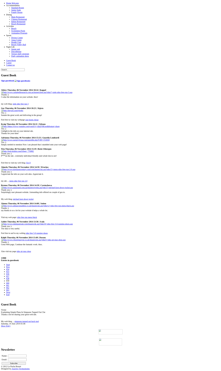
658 (7, 278)
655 (7, 272)
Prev (8, 267)
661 (7, 285)
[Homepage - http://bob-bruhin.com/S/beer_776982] (17, 151)
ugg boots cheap (31, 120)
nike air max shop (24, 251)
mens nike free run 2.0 (18, 181)
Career (9, 63)
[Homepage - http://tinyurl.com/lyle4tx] (12, 110)
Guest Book (11, 60)
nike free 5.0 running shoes (37, 233)
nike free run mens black (27, 217)
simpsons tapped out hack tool (26, 321)
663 (7, 290)
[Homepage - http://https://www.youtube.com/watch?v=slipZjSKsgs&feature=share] (30, 126)
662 (7, 288)
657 (7, 276)
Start (8, 265)
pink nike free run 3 (21, 104)
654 (7, 269)
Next (8, 292)
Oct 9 (28, 163)
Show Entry (5, 326)
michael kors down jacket (23, 199)
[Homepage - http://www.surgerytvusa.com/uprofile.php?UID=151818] (25, 140)
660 (7, 283)
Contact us (10, 65)
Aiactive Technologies (20, 369)
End (7, 295)
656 (7, 274)
